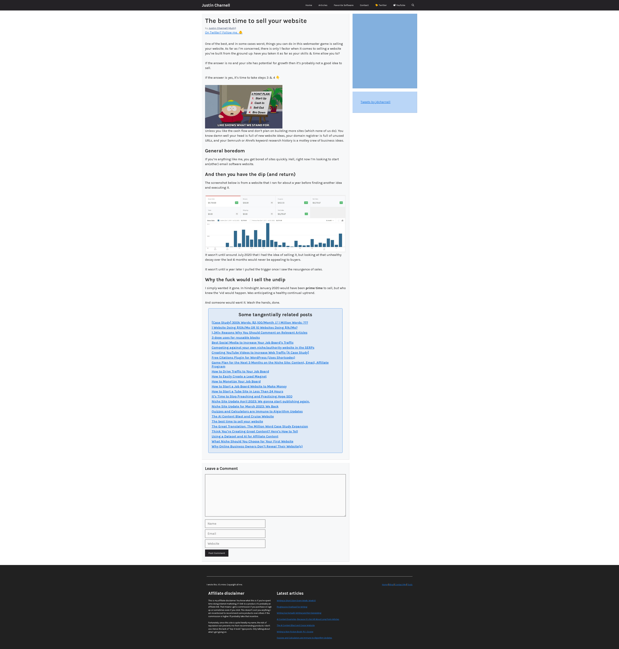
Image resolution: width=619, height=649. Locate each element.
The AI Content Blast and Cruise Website (243, 416)
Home (308, 5)
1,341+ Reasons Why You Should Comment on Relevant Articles (259, 332)
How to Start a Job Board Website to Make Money (249, 386)
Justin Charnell (216, 5)
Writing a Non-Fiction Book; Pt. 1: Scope (295, 631)
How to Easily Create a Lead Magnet (239, 376)
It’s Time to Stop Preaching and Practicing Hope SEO (252, 396)
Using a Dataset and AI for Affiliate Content (245, 436)
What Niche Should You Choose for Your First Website (252, 441)
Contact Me (400, 584)
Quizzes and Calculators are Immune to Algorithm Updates (257, 411)
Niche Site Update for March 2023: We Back (245, 406)
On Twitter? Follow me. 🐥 (224, 32)
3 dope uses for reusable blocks (236, 337)
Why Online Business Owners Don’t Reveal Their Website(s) (257, 446)
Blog (391, 584)
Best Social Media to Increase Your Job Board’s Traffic (253, 342)
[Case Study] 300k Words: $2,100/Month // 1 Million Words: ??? (260, 322)
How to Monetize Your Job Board (236, 381)
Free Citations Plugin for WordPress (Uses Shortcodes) (253, 357)
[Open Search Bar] (412, 5)
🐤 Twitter (381, 5)
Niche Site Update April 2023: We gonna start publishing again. (261, 401)
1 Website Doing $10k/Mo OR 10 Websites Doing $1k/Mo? (255, 327)
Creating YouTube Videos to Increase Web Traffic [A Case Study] (260, 352)
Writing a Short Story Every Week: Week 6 (296, 600)
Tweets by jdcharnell (375, 102)
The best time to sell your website (237, 421)
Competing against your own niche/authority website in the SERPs (263, 347)
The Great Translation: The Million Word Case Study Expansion (260, 426)
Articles (323, 5)
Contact (364, 5)
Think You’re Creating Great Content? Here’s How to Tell (255, 431)
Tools (410, 584)
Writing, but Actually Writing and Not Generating (299, 613)
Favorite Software (344, 5)
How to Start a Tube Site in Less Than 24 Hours (247, 391)
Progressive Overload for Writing (292, 607)
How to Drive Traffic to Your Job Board (240, 371)
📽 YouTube (399, 5)
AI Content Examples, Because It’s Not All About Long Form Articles (308, 619)
